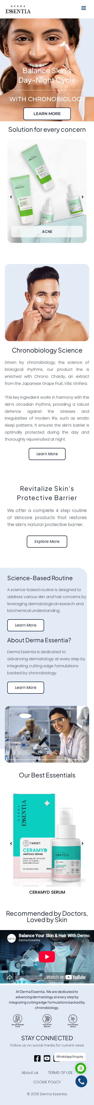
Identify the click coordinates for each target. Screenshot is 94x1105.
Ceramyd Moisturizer (47, 892)
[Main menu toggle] (83, 8)
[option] (47, 197)
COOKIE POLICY (47, 1082)
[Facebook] (37, 1058)
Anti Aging (47, 231)
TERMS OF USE (60, 1072)
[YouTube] (47, 1058)
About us (29, 1072)
